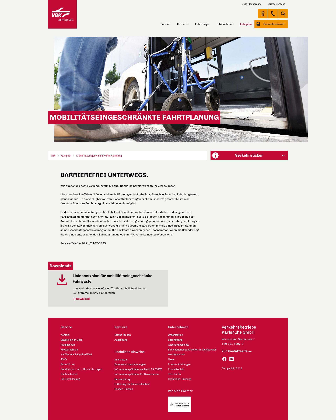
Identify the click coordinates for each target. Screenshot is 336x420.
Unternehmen (224, 24)
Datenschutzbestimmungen (130, 364)
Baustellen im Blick (71, 339)
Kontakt (273, 13)
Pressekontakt (176, 369)
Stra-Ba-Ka (174, 374)
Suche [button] (283, 13)
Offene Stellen (122, 335)
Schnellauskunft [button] (274, 24)
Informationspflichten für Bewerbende (136, 374)
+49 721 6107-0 (232, 343)
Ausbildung (120, 339)
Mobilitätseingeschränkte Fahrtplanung (99, 155)
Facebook (224, 359)
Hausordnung (122, 379)
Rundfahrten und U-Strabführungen (81, 369)
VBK (53, 155)
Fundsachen (68, 344)
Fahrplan (66, 155)
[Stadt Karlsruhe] (180, 405)
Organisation (175, 335)
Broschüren (68, 364)
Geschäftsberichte (178, 344)
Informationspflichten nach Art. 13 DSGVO (138, 369)
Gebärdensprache (251, 4)
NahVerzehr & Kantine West (76, 354)
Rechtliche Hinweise (129, 352)
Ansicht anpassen (263, 13)
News (171, 359)
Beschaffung (175, 339)
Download (83, 298)
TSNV (64, 359)
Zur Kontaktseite (235, 351)
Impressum (121, 359)
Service (165, 24)
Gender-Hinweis (123, 389)
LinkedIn (231, 359)
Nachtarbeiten (69, 374)
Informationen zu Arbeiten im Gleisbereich (192, 349)
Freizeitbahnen (69, 349)
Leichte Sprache (276, 4)
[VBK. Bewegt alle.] (62, 14)
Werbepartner (176, 354)
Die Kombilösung (70, 379)
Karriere (182, 24)
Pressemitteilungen (179, 364)
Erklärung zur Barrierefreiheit (132, 384)
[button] (249, 155)
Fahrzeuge (202, 24)
